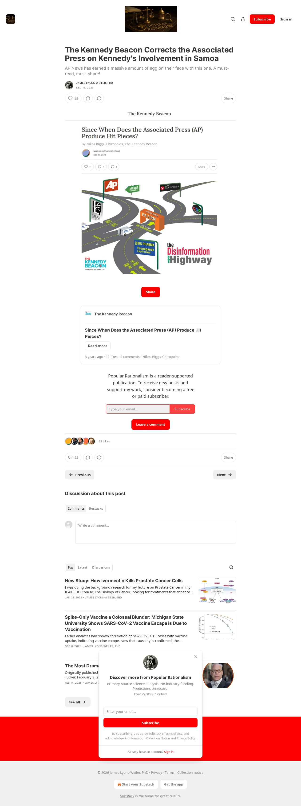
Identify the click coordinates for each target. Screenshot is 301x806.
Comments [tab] (76, 508)
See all (74, 702)
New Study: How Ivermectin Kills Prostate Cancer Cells (124, 580)
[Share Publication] (243, 19)
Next (221, 474)
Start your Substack (138, 784)
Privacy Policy (186, 738)
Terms (169, 772)
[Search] (233, 19)
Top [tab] (70, 567)
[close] (195, 657)
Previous (83, 474)
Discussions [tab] (101, 567)
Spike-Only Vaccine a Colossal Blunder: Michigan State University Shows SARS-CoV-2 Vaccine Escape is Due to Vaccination (126, 623)
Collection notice (190, 772)
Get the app (173, 784)
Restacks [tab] (96, 508)
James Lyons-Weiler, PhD (94, 82)
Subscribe (262, 19)
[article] (150, 592)
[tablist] (85, 508)
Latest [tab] (82, 567)
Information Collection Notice (149, 738)
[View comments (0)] (88, 98)
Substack (127, 796)
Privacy (156, 772)
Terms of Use (173, 733)
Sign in (286, 19)
